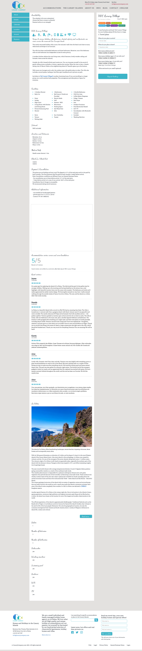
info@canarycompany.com (21, 635)
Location (16, 29)
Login (128, 645)
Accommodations (52, 8)
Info (98, 8)
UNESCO (83, 486)
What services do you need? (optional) (110, 68)
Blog (105, 8)
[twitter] (77, 632)
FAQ (90, 645)
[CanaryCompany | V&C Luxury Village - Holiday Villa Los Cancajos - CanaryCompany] (18, 6)
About (16, 15)
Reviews (16, 39)
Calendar (17, 25)
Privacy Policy (103, 645)
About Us (89, 8)
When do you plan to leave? (106, 44)
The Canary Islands (73, 8)
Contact (114, 8)
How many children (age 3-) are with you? (111, 56)
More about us (46, 635)
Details (16, 20)
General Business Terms (117, 645)
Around (16, 34)
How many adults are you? (106, 51)
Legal (95, 645)
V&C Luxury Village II (46, 76)
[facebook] (72, 632)
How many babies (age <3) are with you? (110, 61)
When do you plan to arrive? (106, 38)
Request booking (112, 76)
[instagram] (81, 632)
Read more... (86, 516)
